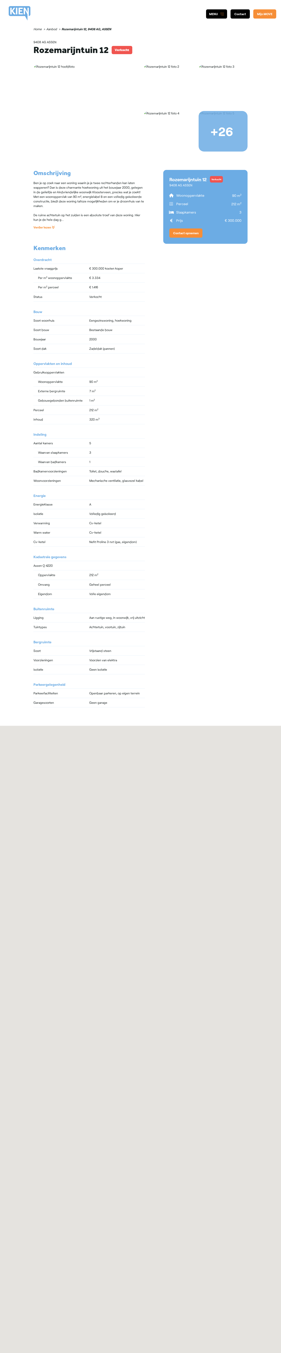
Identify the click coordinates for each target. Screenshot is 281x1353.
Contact (240, 14)
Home (37, 29)
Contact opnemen (186, 233)
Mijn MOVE (264, 14)
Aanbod (51, 29)
